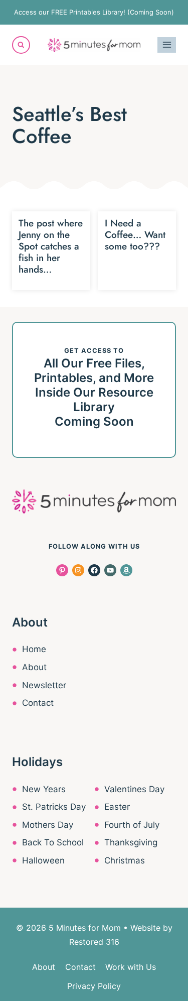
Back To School (53, 842)
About (34, 667)
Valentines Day (134, 789)
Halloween (43, 860)
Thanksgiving (130, 842)
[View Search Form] (21, 45)
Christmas (124, 860)
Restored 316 (94, 942)
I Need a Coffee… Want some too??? (135, 234)
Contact (38, 703)
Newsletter (44, 685)
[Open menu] (166, 45)
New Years (44, 789)
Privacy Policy (94, 986)
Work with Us (130, 967)
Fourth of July (131, 825)
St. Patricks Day (54, 807)
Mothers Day (47, 825)
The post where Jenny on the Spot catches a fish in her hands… (51, 246)
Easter (117, 807)
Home (34, 649)
